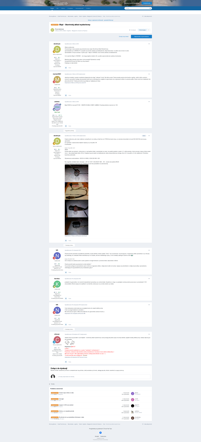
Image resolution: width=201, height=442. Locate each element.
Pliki (57, 8)
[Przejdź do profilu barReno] (132, 412)
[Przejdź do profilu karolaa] (57, 284)
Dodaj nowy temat (123, 36)
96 (56, 87)
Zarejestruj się (146, 3)
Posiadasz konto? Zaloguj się (132, 3)
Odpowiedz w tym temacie (141, 36)
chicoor (57, 334)
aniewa (56, 101)
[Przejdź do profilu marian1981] (57, 79)
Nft (57, 250)
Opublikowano (72, 43)
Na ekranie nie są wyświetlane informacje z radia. (71, 417)
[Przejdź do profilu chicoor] (57, 339)
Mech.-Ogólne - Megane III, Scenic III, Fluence (75, 30)
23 (56, 57)
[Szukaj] (150, 8)
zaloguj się (100, 370)
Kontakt (97, 436)
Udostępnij (133, 30)
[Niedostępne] (76, 173)
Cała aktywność (79, 8)
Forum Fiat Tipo (108, 428)
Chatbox (88, 8)
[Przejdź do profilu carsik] (132, 399)
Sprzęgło (61, 399)
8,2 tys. (55, 115)
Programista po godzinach (96, 428)
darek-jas (57, 44)
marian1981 (57, 74)
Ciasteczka (103, 436)
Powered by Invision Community (100, 439)
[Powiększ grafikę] (70, 343)
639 (56, 292)
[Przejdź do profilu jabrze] (132, 393)
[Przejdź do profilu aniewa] (57, 107)
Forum (52, 8)
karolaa (57, 278)
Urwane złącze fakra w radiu (66, 392)
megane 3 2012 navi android (66, 405)
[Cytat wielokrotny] (66, 68)
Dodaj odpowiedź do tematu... (67, 376)
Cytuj (69, 67)
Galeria (63, 8)
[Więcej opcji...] (149, 44)
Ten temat (144, 8)
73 (56, 263)
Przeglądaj (70, 8)
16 (56, 347)
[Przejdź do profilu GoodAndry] (132, 418)
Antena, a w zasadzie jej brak (66, 411)
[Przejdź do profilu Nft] (57, 255)
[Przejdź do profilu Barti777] (132, 405)
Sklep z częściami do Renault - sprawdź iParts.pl (100, 20)
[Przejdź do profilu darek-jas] (52, 30)
